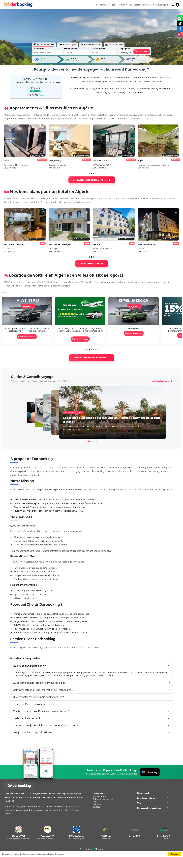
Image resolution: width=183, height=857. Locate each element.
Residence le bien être (58, 165)
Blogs (95, 802)
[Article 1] (86, 441)
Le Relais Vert (9, 248)
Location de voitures (146, 798)
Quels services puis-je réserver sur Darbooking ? (39, 682)
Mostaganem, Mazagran (60, 244)
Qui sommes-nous (100, 794)
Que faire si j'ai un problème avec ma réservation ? (41, 711)
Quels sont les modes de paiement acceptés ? (38, 697)
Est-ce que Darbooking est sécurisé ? (33, 704)
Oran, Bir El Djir (55, 160)
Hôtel (43, 244)
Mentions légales (99, 796)
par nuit (10, 167)
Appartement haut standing (16, 165)
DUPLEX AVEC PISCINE (102, 165)
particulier (42, 160)
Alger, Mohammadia (147, 244)
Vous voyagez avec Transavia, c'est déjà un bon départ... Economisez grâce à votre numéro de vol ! (27, 331)
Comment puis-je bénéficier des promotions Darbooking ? (45, 725)
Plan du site (97, 804)
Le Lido (141, 248)
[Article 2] (89, 441)
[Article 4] (94, 441)
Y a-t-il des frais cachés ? (26, 718)
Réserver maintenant (80, 333)
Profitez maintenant (27, 339)
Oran (6, 160)
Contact (96, 807)
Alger (140, 160)
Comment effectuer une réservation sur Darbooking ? (43, 690)
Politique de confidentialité (104, 799)
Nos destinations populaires (149, 808)
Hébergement (143, 793)
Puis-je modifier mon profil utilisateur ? (34, 732)
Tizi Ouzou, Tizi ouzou (14, 244)
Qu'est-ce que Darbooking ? (29, 665)
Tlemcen (97, 244)
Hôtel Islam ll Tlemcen (102, 248)
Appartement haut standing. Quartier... (154, 165)
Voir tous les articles (161, 381)
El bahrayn (53, 248)
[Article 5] (96, 441)
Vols (139, 803)
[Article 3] (91, 441)
